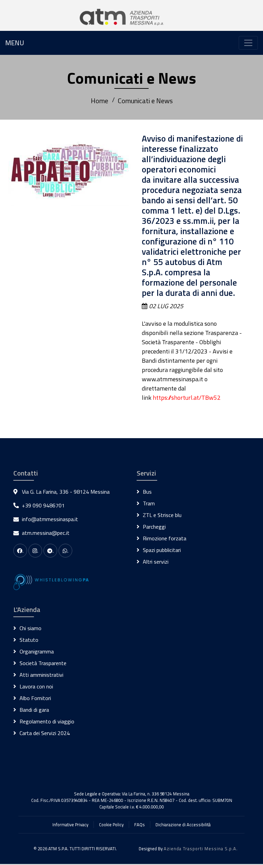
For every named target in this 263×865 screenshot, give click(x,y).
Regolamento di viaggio (47, 721)
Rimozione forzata (164, 538)
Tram (149, 503)
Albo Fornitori (35, 698)
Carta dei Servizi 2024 (45, 733)
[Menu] (248, 43)
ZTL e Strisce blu (162, 515)
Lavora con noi (36, 686)
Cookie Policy (111, 824)
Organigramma (37, 651)
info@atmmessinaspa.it (50, 519)
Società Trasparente (43, 663)
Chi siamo (30, 628)
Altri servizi (155, 561)
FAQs (139, 824)
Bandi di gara (34, 710)
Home (99, 100)
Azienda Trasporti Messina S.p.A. (201, 848)
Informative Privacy (70, 824)
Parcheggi (154, 526)
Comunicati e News (145, 100)
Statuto (29, 640)
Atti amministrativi (41, 675)
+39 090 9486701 (43, 505)
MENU (14, 42)
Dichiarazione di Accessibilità (183, 824)
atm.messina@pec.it (46, 533)
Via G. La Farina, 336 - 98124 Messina (66, 492)
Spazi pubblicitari (162, 550)
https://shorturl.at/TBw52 (187, 397)
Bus (147, 492)
